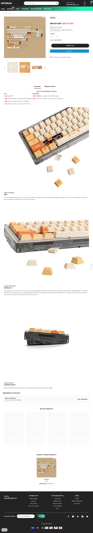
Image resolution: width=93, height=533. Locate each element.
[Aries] (46, 467)
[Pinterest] (78, 516)
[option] (25, 37)
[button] (4, 67)
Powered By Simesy (85, 54)
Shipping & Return (50, 86)
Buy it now (69, 51)
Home (5, 13)
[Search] (41, 3)
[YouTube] (87, 516)
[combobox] (39, 3)
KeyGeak (46, 479)
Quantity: (52, 34)
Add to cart (70, 46)
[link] (14, 442)
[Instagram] (73, 516)
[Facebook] (68, 516)
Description (37, 86)
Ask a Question (82, 399)
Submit (40, 516)
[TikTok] (82, 516)
